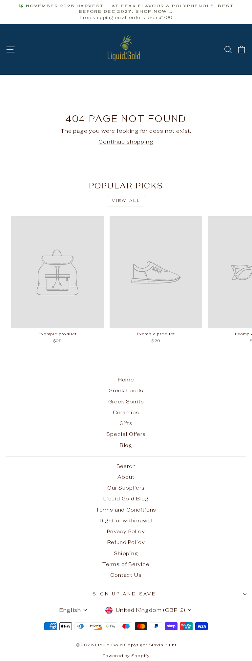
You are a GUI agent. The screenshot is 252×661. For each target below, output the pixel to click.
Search (126, 466)
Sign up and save (124, 594)
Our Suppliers (126, 488)
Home (126, 380)
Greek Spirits (126, 402)
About (125, 477)
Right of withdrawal (126, 520)
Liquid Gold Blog (126, 499)
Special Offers (126, 434)
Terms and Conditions (126, 510)
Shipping (126, 553)
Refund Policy (126, 542)
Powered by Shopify (126, 655)
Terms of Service (126, 564)
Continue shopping (125, 141)
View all (126, 200)
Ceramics (126, 412)
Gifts (126, 423)
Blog (126, 445)
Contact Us (125, 575)
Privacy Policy (126, 531)
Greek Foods (126, 390)
